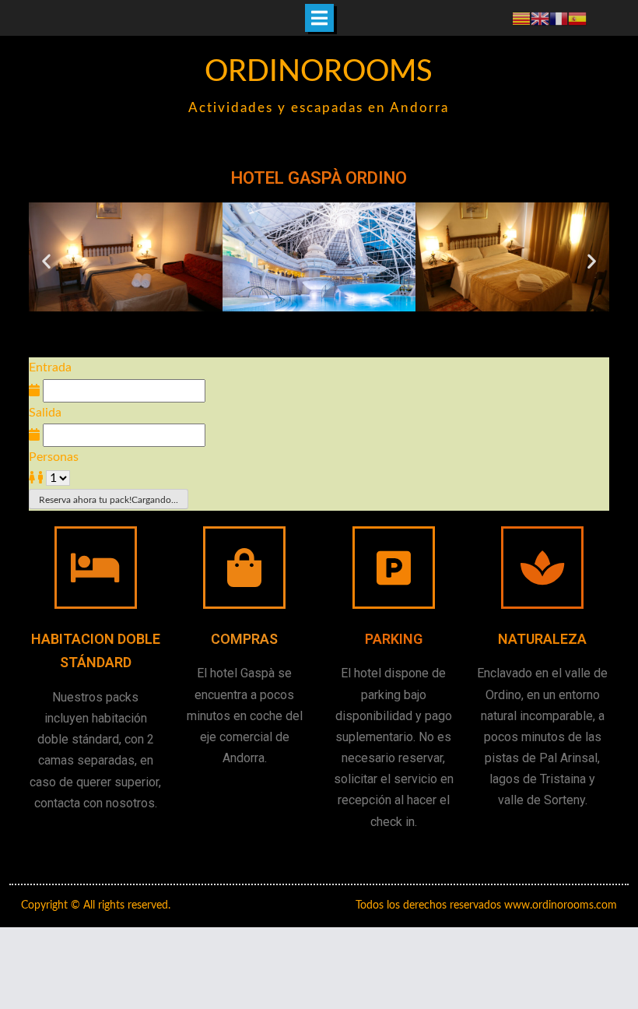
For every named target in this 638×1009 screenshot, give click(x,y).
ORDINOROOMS (319, 71)
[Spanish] (577, 18)
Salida (45, 412)
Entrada (50, 367)
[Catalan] (521, 18)
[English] (540, 18)
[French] (558, 18)
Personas (54, 457)
